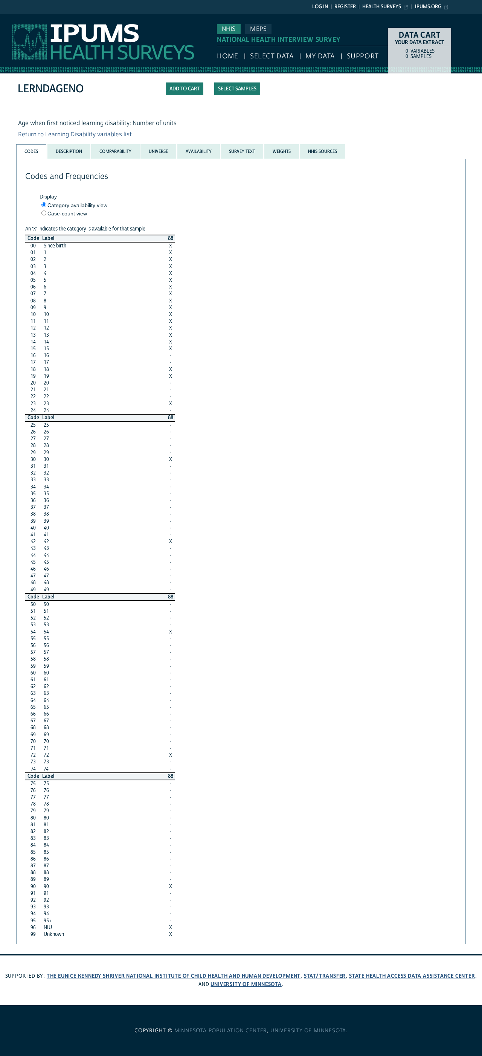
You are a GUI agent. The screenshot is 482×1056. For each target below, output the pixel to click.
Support (363, 56)
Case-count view (67, 214)
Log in (320, 6)
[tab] (31, 151)
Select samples (237, 88)
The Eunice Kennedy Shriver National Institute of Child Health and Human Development (173, 976)
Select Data (271, 56)
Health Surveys (381, 6)
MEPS (258, 29)
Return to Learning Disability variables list (75, 134)
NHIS (229, 29)
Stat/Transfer (325, 976)
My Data (320, 56)
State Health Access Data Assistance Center (412, 976)
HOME (227, 56)
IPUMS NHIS (16, 18)
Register (345, 6)
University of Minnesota (245, 984)
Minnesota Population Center (220, 1030)
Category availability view (77, 205)
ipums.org (428, 6)
